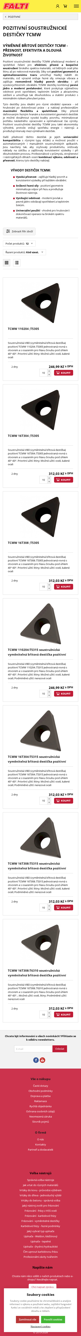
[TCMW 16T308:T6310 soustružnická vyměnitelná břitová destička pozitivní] (40, 944)
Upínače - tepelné (40, 1241)
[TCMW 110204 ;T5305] (40, 303)
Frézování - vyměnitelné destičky (40, 1221)
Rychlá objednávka (40, 1106)
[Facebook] (36, 1060)
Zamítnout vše (27, 1319)
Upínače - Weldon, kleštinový (40, 1236)
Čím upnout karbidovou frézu (40, 1251)
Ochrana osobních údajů (40, 1111)
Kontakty (40, 1144)
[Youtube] (42, 1060)
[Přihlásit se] (58, 6)
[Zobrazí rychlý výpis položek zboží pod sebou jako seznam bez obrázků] (16, 262)
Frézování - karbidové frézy (40, 1216)
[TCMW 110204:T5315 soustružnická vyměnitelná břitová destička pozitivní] (40, 623)
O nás (40, 1139)
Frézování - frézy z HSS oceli (41, 1210)
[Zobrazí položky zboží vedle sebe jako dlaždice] (6, 262)
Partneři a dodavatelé (40, 1149)
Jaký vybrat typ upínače (40, 1231)
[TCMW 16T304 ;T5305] (40, 409)
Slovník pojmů (40, 1121)
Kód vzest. (32, 252)
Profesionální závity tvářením (41, 1257)
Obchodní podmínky (41, 1091)
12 (27, 243)
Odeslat (59, 1048)
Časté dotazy (40, 1086)
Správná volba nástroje (40, 1180)
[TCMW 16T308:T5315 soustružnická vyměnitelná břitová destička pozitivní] (40, 837)
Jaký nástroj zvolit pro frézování (40, 1205)
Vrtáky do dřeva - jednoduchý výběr (41, 1195)
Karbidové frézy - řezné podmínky (40, 1226)
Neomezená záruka (40, 1116)
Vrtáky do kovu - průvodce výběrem (40, 1190)
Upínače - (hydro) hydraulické (40, 1246)
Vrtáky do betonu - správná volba (40, 1200)
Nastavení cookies (41, 1326)
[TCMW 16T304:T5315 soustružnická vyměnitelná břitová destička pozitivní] (40, 730)
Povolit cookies (53, 1319)
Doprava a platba (40, 1096)
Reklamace (40, 1101)
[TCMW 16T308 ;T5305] (40, 516)
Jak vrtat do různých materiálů (40, 1185)
